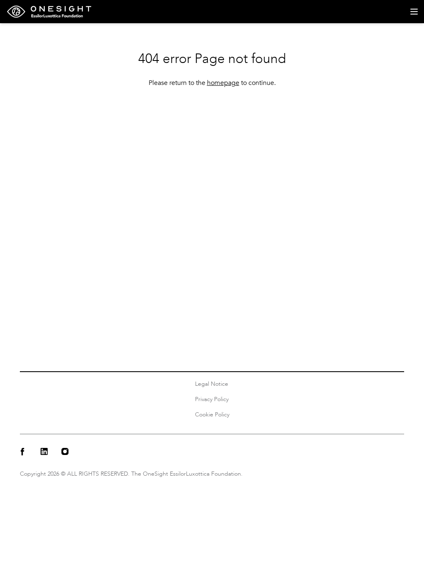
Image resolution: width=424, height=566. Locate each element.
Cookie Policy (212, 414)
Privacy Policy (212, 399)
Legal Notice (211, 384)
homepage (223, 82)
